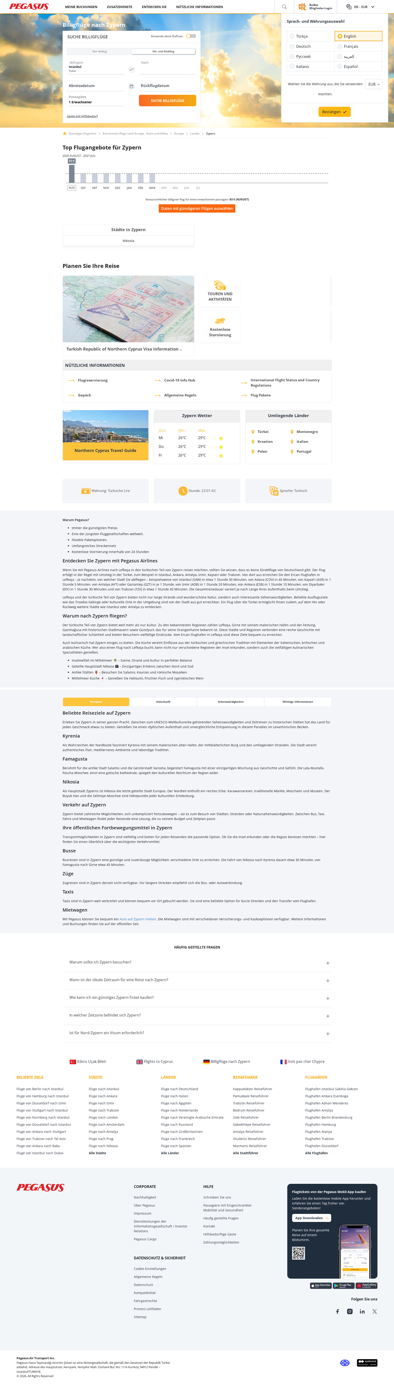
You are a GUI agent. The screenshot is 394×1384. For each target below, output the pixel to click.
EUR (372, 84)
